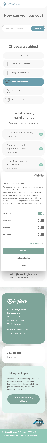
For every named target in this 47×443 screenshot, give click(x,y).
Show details (35, 243)
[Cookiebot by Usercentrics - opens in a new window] (34, 175)
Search (38, 28)
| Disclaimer (32, 436)
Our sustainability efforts (23, 399)
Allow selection (23, 258)
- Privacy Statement (10, 436)
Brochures (11, 357)
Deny (23, 265)
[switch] (41, 220)
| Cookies (22, 436)
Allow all (23, 251)
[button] (23, 134)
